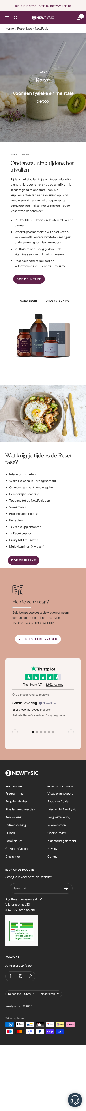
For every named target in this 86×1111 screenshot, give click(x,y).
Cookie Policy (56, 833)
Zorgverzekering (58, 817)
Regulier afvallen (16, 801)
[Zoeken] (16, 18)
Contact (52, 857)
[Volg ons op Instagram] (20, 976)
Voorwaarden (56, 825)
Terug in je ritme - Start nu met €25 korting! (44, 5)
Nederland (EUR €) (19, 993)
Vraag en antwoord (60, 793)
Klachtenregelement (61, 841)
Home (9, 28)
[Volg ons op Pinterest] (30, 976)
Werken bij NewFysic (61, 809)
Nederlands (48, 993)
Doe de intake (29, 279)
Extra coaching (15, 825)
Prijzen (10, 833)
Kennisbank (13, 817)
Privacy (52, 849)
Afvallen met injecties (20, 809)
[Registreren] (66, 888)
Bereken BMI (14, 841)
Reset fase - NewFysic (32, 28)
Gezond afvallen (16, 849)
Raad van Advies (58, 801)
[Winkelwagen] (78, 18)
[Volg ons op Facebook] (10, 976)
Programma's (14, 793)
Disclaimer (12, 857)
